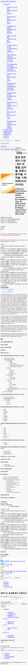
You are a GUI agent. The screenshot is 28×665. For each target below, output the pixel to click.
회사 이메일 (4, 596)
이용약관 (6, 655)
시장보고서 (7, 4)
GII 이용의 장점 (8, 586)
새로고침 (24, 603)
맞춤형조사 (10, 615)
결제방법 (6, 583)
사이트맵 (6, 658)
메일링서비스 (7, 134)
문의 (8, 629)
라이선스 (6, 582)
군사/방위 (22, 149)
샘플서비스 (10, 623)
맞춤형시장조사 (8, 131)
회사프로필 (10, 635)
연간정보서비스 (8, 129)
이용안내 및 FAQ (12, 627)
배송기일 (6, 585)
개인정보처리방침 (9, 656)
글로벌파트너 (7, 132)
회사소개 (6, 137)
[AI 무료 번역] (14, 506)
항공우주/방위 (15, 149)
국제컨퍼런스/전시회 (13, 617)
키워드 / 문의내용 (5, 602)
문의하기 (3, 606)
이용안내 (6, 136)
